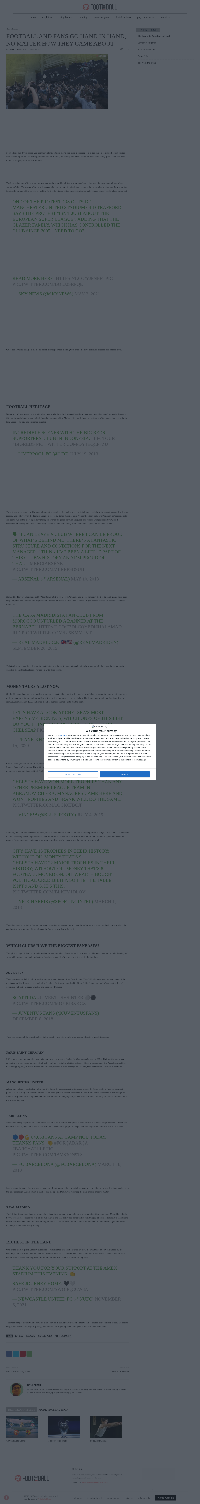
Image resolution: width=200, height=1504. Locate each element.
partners (63, 735)
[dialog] (100, 752)
